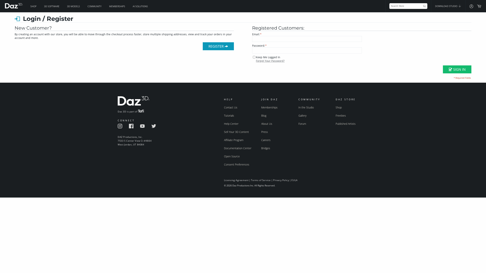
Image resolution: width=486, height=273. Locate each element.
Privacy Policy (281, 180)
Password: (259, 45)
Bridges (265, 148)
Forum (302, 124)
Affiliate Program (233, 140)
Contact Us (230, 107)
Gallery (302, 115)
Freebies (341, 115)
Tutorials (229, 115)
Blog (263, 115)
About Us (266, 124)
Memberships (117, 6)
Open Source (232, 156)
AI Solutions (140, 6)
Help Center (231, 124)
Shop (33, 6)
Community (95, 6)
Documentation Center (237, 148)
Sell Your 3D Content (236, 132)
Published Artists (346, 124)
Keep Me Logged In (268, 57)
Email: (256, 34)
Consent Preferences (236, 164)
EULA (294, 180)
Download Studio (446, 6)
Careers (266, 140)
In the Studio (306, 107)
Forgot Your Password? (270, 61)
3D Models (73, 6)
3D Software (51, 6)
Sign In (459, 69)
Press (264, 132)
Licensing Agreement (236, 180)
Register (216, 46)
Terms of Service (261, 180)
